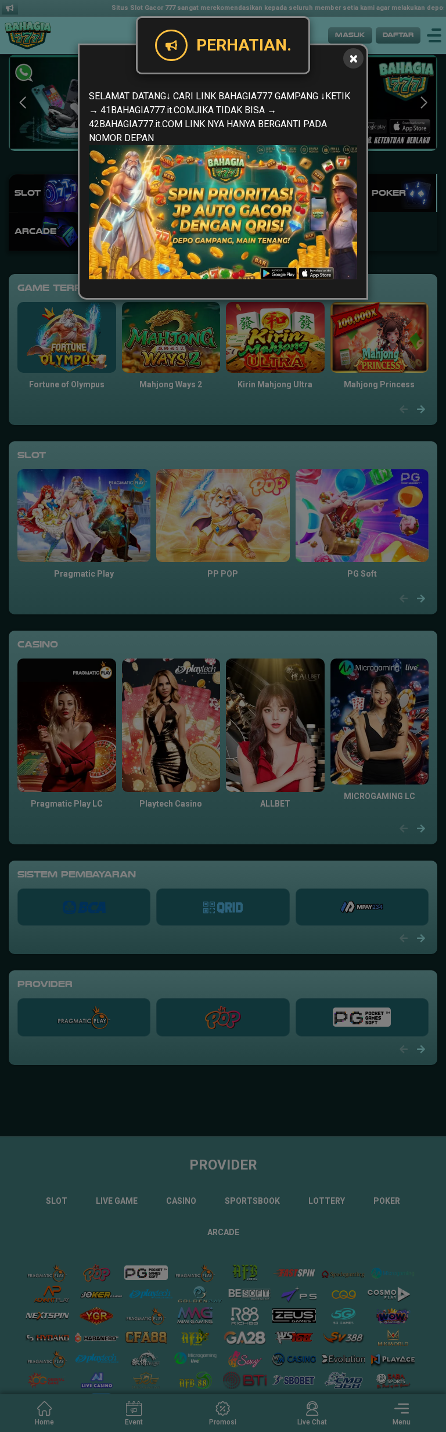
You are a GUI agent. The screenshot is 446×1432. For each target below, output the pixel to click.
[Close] (353, 58)
